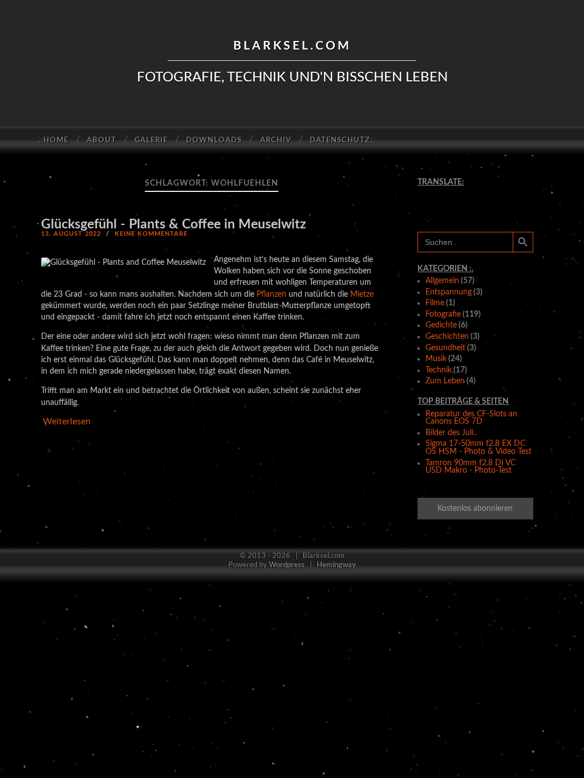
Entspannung (448, 292)
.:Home (53, 140)
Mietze (362, 294)
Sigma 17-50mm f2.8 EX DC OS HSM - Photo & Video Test (478, 448)
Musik (436, 359)
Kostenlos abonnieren (475, 509)
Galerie (151, 140)
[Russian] (484, 203)
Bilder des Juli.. (451, 433)
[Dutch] (466, 193)
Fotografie (443, 314)
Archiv (275, 140)
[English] (484, 193)
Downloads (214, 140)
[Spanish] (501, 203)
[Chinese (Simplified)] (430, 193)
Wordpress (287, 565)
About (101, 140)
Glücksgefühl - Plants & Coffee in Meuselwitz (173, 224)
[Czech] (447, 193)
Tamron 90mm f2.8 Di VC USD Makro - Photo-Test (470, 467)
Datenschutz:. (342, 140)
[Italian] (430, 203)
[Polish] (466, 203)
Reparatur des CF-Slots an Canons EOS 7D (471, 418)
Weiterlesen (67, 421)
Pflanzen (271, 294)
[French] (501, 193)
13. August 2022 (71, 234)
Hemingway (336, 565)
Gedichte (441, 325)
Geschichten (447, 337)
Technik (438, 370)
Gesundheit (445, 348)
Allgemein (442, 281)
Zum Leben (445, 381)
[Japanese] (447, 203)
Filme (434, 303)
